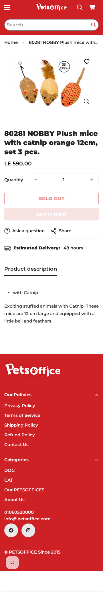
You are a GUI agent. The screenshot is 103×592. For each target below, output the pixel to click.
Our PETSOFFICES (24, 490)
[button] (92, 7)
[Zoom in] (86, 101)
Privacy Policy (19, 405)
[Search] (93, 25)
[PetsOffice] (51, 7)
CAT (8, 480)
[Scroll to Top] (92, 561)
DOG (9, 470)
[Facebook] (11, 530)
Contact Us (16, 444)
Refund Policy (19, 434)
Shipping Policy (21, 425)
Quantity (13, 179)
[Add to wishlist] (86, 61)
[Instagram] (28, 530)
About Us (14, 499)
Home (11, 42)
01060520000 (19, 512)
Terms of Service (22, 415)
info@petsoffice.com (27, 518)
